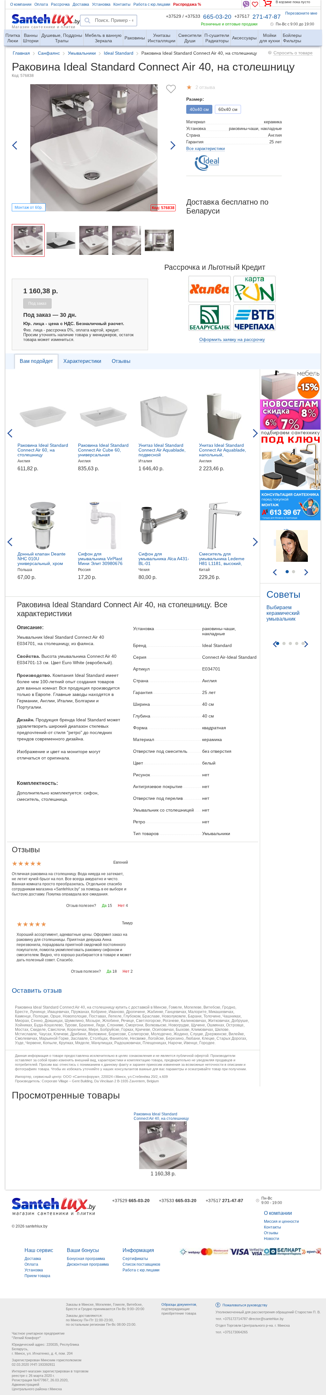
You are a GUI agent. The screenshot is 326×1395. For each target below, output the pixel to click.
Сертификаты (135, 1258)
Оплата (41, 4)
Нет (121, 905)
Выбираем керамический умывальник (283, 613)
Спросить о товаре (293, 52)
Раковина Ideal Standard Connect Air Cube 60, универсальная (103, 450)
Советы (283, 594)
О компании (21, 4)
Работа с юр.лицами (151, 4)
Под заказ (37, 303)
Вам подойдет (36, 361)
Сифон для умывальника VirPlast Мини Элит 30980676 (100, 558)
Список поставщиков (141, 1264)
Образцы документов (178, 1304)
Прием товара (37, 1276)
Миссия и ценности (281, 1221)
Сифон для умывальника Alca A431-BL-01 (163, 558)
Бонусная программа (86, 1258)
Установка (101, 4)
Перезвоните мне (301, 13)
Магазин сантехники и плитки (43, 26)
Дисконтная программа (88, 1264)
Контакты (122, 4)
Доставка (81, 4)
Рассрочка (60, 4)
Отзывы (121, 361)
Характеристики (82, 361)
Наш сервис (39, 1250)
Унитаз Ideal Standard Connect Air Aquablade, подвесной (162, 450)
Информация (138, 1250)
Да (104, 905)
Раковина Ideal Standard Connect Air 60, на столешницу (43, 450)
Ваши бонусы (83, 1250)
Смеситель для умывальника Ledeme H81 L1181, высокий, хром (221, 561)
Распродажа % (187, 4)
